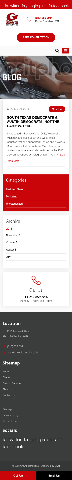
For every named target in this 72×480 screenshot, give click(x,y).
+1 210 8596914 (36, 297)
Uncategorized (14, 203)
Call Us (18, 475)
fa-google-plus (34, 5)
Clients (6, 377)
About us (8, 389)
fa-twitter (12, 5)
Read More (13, 161)
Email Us (54, 475)
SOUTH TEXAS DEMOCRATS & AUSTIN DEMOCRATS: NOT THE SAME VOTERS (33, 121)
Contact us (9, 395)
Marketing (57, 109)
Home (6, 371)
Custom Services (12, 383)
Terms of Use (10, 421)
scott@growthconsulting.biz (22, 352)
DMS (57, 465)
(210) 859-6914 (43, 17)
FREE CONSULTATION (36, 37)
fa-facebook (59, 5)
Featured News (14, 189)
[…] (62, 154)
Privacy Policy (10, 415)
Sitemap (7, 409)
